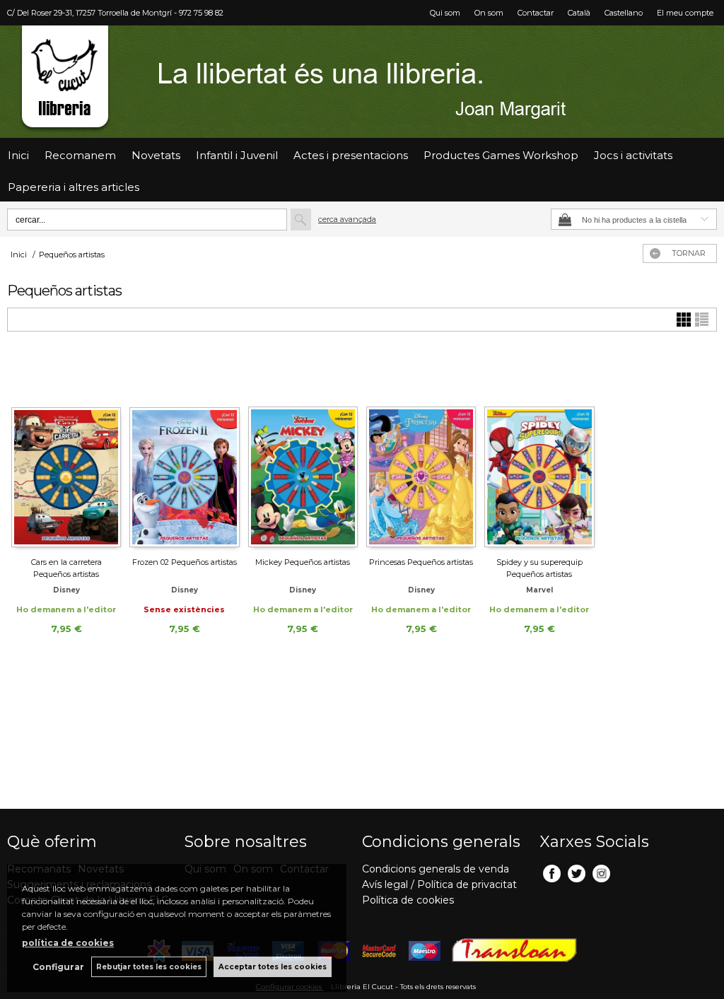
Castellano (624, 13)
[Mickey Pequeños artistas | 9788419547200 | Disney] (303, 450)
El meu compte (685, 13)
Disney (66, 590)
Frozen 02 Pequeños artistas (184, 562)
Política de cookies (408, 900)
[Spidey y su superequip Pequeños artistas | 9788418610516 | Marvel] (539, 450)
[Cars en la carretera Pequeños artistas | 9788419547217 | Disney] (66, 450)
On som (488, 13)
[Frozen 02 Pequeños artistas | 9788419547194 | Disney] (184, 450)
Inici (18, 155)
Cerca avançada (347, 219)
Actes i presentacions (350, 155)
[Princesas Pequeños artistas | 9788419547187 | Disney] (421, 450)
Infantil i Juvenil (237, 155)
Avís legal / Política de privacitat (439, 884)
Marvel (539, 590)
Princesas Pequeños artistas (421, 562)
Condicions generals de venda (435, 869)
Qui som (445, 13)
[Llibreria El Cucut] (362, 81)
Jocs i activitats (633, 155)
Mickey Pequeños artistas (302, 562)
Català (579, 13)
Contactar (536, 13)
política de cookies (68, 942)
